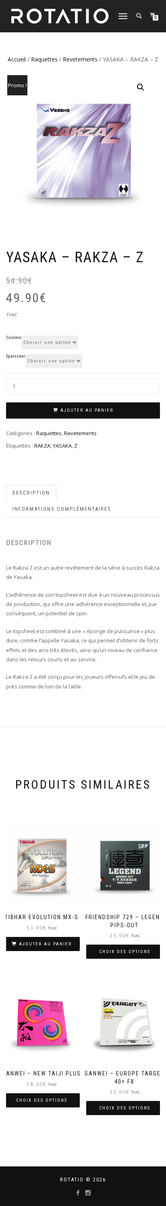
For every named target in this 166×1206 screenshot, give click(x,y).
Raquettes (44, 59)
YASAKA (62, 445)
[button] (140, 87)
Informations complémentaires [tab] (61, 509)
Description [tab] (31, 493)
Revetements (80, 59)
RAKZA (42, 445)
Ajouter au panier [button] (45, 944)
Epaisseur (15, 356)
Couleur (13, 338)
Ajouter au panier (86, 410)
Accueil (17, 59)
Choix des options (124, 951)
